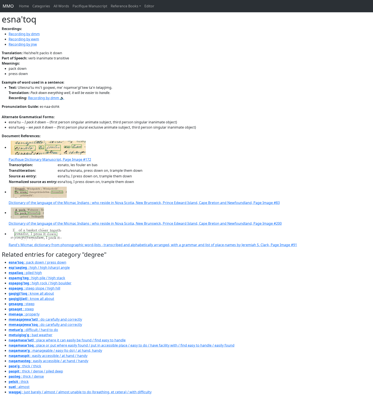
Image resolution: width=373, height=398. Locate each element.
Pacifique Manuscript (90, 6)
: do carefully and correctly (45, 319)
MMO (8, 6)
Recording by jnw (23, 44)
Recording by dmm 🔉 (46, 98)
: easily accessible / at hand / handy (48, 355)
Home (24, 6)
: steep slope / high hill (34, 288)
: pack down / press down (37, 262)
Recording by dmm (24, 34)
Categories (41, 6)
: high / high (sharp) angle (39, 267)
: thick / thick (25, 366)
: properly (24, 314)
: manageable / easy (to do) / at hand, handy (55, 350)
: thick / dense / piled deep (36, 371)
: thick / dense (26, 376)
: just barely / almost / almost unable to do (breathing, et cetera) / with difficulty (80, 392)
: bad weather (30, 335)
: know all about (31, 293)
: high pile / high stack (37, 277)
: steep (22, 303)
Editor (149, 6)
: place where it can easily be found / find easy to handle (67, 340)
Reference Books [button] (124, 6)
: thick (19, 381)
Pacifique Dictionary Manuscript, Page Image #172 (50, 159)
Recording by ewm (24, 39)
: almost (19, 386)
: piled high (25, 272)
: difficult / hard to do (33, 329)
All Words (61, 6)
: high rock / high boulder (40, 283)
